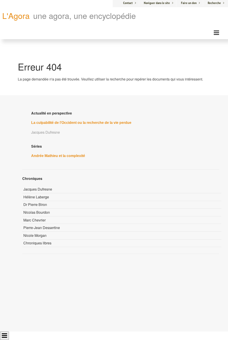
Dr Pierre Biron (35, 204)
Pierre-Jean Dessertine (41, 227)
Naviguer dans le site (157, 3)
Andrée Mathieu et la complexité (58, 156)
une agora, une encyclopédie (84, 15)
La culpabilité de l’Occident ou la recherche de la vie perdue (81, 123)
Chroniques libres (37, 242)
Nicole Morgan (35, 235)
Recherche (214, 3)
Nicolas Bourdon (36, 212)
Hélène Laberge (36, 196)
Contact (128, 3)
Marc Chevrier (34, 220)
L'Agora (16, 15)
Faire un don (189, 3)
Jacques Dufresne (37, 189)
